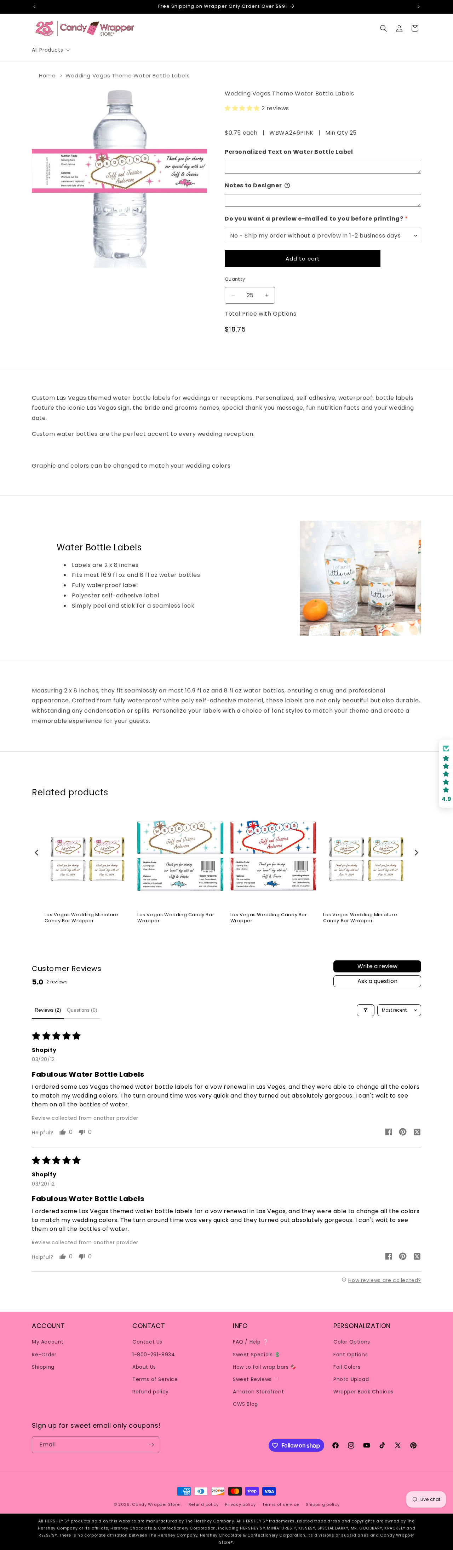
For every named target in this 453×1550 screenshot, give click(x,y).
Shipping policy (323, 1504)
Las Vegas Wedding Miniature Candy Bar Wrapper (82, 918)
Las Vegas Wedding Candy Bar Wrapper (175, 918)
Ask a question (377, 981)
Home (47, 75)
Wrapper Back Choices (363, 1391)
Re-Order (44, 1354)
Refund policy (150, 1391)
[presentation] (37, 853)
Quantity (235, 279)
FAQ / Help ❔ (251, 1341)
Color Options (351, 1341)
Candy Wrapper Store (155, 1504)
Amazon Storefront (258, 1391)
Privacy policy (240, 1504)
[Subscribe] (151, 1445)
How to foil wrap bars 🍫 (265, 1366)
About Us (144, 1366)
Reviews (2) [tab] (48, 1010)
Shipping (43, 1366)
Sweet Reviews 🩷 (256, 1379)
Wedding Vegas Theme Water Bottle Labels (127, 75)
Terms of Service (155, 1379)
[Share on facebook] (388, 1133)
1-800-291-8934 (153, 1354)
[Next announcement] (418, 6)
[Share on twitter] (417, 1133)
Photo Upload (351, 1379)
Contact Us (147, 1341)
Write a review (377, 966)
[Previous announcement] (34, 6)
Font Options (350, 1354)
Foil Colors (347, 1366)
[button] (50, 49)
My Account (48, 1341)
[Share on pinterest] (402, 1133)
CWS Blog (245, 1404)
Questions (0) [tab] (82, 1010)
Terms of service (280, 1504)
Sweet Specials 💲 (257, 1354)
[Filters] (365, 1010)
